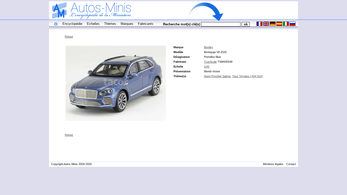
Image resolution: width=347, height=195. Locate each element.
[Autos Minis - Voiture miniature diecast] (56, 24)
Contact (291, 164)
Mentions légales (273, 164)
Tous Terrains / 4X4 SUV (247, 76)
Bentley (208, 47)
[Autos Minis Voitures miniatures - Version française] (259, 24)
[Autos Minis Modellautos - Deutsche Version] (272, 24)
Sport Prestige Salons (217, 76)
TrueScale (210, 61)
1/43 (206, 66)
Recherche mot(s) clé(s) (181, 24)
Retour (69, 36)
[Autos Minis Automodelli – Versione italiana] (285, 24)
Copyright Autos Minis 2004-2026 (71, 164)
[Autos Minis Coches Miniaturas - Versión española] (279, 24)
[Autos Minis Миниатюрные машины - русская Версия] (292, 24)
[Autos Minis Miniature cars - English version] (265, 24)
